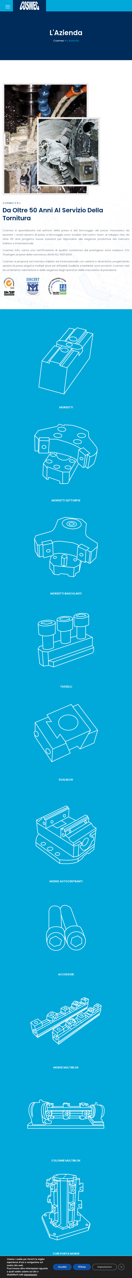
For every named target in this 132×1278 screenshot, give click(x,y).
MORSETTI (66, 407)
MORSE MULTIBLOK (66, 1067)
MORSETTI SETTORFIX (66, 500)
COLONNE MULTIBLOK (66, 1161)
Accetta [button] (62, 1267)
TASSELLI (66, 687)
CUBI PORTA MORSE (66, 1254)
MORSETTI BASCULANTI (66, 593)
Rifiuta (82, 1267)
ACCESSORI (66, 974)
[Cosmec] (29, 5)
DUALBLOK (66, 780)
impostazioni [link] (30, 1274)
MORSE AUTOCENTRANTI (66, 881)
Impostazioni (104, 1267)
